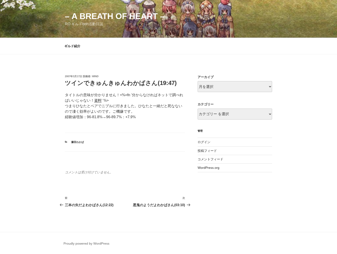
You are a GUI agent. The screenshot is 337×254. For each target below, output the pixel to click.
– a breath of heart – (115, 16)
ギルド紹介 (72, 46)
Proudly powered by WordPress (86, 243)
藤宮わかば (77, 142)
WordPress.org (208, 167)
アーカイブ (206, 77)
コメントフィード (210, 159)
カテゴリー (206, 104)
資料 (98, 100)
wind (95, 76)
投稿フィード (207, 151)
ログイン (204, 142)
